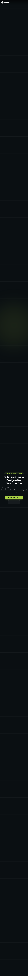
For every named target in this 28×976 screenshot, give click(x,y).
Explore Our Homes (12, 497)
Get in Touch (14, 502)
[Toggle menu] (25, 2)
